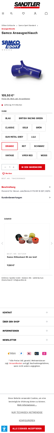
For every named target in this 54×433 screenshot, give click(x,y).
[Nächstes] (52, 243)
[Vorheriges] (2, 243)
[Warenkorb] (46, 13)
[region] (27, 72)
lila (33, 137)
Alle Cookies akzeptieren (27, 428)
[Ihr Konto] (35, 13)
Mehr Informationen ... (27, 405)
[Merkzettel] (23, 13)
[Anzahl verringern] (5, 167)
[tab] (26, 189)
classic (9, 127)
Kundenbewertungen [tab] (12, 197)
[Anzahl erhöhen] (14, 167)
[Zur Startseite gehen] (27, 5)
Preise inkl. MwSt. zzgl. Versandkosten (16, 99)
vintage (9, 155)
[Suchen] (11, 13)
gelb (25, 127)
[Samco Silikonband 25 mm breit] (27, 238)
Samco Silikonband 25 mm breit (22, 257)
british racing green (31, 118)
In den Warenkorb (31, 167)
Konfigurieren (27, 420)
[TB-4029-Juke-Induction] (27, 70)
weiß (44, 155)
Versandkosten (15, 363)
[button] (4, 429)
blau (8, 118)
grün (39, 127)
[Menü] (3, 13)
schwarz (39, 146)
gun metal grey (14, 137)
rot (24, 146)
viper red (27, 155)
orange (9, 146)
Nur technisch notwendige (27, 412)
